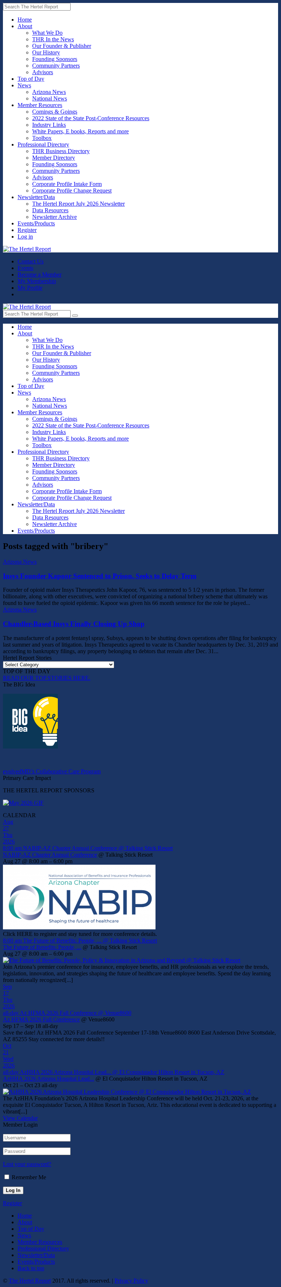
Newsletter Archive (54, 217)
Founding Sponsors (54, 59)
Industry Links (49, 125)
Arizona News (49, 92)
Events (25, 268)
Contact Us (31, 261)
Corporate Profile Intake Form (67, 184)
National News (49, 98)
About (25, 26)
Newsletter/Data (36, 197)
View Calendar (20, 1118)
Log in (25, 236)
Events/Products (36, 223)
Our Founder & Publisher (61, 46)
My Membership (37, 281)
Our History (46, 52)
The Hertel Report (30, 1281)
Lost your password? (27, 1164)
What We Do (47, 33)
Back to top (31, 1268)
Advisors (42, 72)
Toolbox (42, 138)
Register (27, 230)
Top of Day (31, 79)
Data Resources (50, 210)
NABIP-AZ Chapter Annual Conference (50, 855)
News (24, 85)
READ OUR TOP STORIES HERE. (46, 678)
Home (25, 19)
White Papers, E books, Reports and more (80, 131)
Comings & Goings (54, 111)
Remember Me (29, 1177)
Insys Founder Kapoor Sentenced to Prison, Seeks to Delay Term (99, 576)
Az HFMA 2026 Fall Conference (41, 1019)
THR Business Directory (61, 151)
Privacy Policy (131, 1281)
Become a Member (39, 274)
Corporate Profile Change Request (72, 190)
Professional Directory (43, 144)
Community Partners (56, 65)
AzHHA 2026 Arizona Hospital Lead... (48, 1078)
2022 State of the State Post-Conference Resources (90, 118)
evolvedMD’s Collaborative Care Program (52, 771)
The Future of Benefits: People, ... (42, 947)
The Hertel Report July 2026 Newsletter (78, 204)
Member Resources (40, 105)
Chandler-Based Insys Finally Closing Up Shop (74, 624)
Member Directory (53, 158)
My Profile (30, 288)
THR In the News (53, 39)
